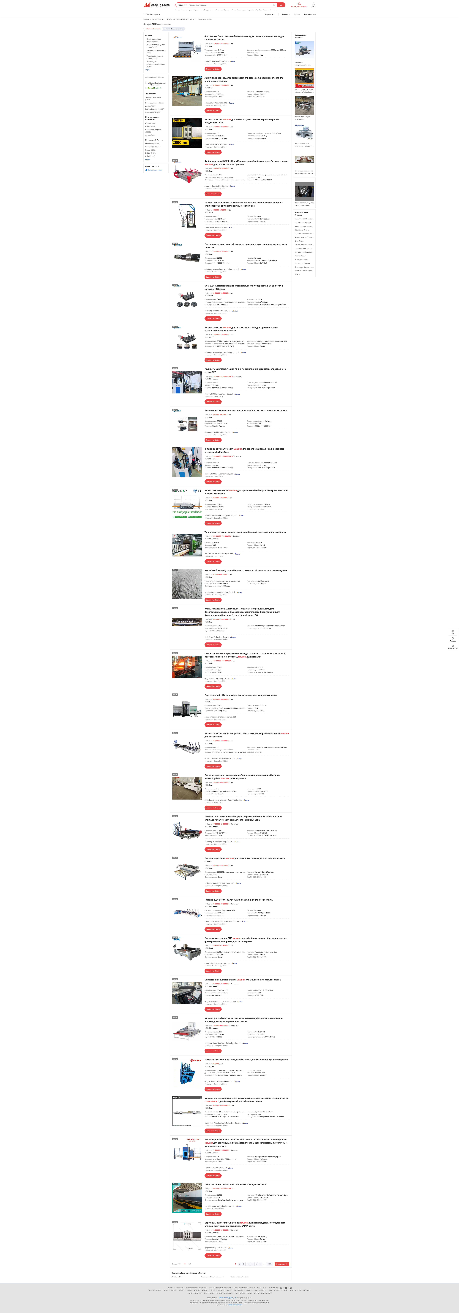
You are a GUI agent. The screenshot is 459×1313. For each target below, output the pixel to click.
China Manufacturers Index (224, 1293)
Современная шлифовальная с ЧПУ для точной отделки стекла (243, 979)
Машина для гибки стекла (156, 51)
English (166, 1290)
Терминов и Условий (235, 1305)
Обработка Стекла (262, 10)
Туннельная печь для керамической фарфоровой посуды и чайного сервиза (245, 532)
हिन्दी (270, 1290)
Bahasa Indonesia (304, 1290)
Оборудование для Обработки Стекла (309, 248)
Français (197, 1290)
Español (205, 1290)
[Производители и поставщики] (156, 4)
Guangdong (153, 147)
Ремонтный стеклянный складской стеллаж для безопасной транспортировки (246, 1059)
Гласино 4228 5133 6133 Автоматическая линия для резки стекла (239, 900)
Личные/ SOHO (152, 112)
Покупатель (268, 14)
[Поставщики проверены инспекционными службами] (156, 84)
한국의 (248, 1290)
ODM (150, 126)
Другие (150, 106)
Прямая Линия (300, 256)
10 (179, 1264)
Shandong (152, 144)
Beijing (150, 153)
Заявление (179, 1288)
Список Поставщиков (174, 29)
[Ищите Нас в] (291, 1288)
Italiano (229, 1290)
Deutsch (212, 1290)
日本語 (189, 1290)
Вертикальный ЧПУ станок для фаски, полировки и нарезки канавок (241, 695)
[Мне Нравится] (286, 1288)
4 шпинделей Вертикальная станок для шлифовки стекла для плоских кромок (246, 410)
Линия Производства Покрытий (243, 10)
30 (185, 1264)
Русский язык (238, 1290)
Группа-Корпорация (154, 109)
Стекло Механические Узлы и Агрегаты (310, 245)
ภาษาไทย (277, 1290)
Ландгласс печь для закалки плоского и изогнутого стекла (235, 1184)
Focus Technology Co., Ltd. (227, 1298)
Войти (313, 6)
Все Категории (152, 14)
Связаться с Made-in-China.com (244, 1288)
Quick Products (208, 1293)
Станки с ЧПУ (177, 1277)
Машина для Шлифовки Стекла (307, 252)
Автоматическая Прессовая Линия (308, 270)
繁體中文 (182, 1290)
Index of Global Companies (262, 1293)
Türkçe (285, 1290)
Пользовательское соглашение (196, 1288)
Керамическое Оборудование (204, 10)
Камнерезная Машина (239, 1277)
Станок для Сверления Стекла (306, 267)
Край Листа (299, 241)
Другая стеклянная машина (154, 40)
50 (190, 1264)
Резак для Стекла (301, 259)
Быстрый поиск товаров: (183, 10)
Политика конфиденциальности (220, 1288)
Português (221, 1290)
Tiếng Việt (293, 1290)
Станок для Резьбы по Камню (212, 1277)
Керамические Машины (304, 233)
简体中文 (174, 1290)
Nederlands (263, 1290)
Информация (273, 1288)
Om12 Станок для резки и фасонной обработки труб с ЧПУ (304, 92)
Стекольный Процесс (223, 10)
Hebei (150, 156)
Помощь (284, 14)
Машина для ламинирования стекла (156, 64)
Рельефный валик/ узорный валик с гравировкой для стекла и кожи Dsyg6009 (246, 570)
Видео (175, 77)
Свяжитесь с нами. (154, 170)
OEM (150, 123)
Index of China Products (243, 1293)
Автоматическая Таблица (304, 237)
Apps (296, 14)
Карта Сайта (261, 1288)
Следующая (281, 1264)
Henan (150, 150)
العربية (255, 1290)
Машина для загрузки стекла (155, 57)
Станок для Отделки (302, 263)
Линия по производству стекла (156, 45)
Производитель (154, 103)
